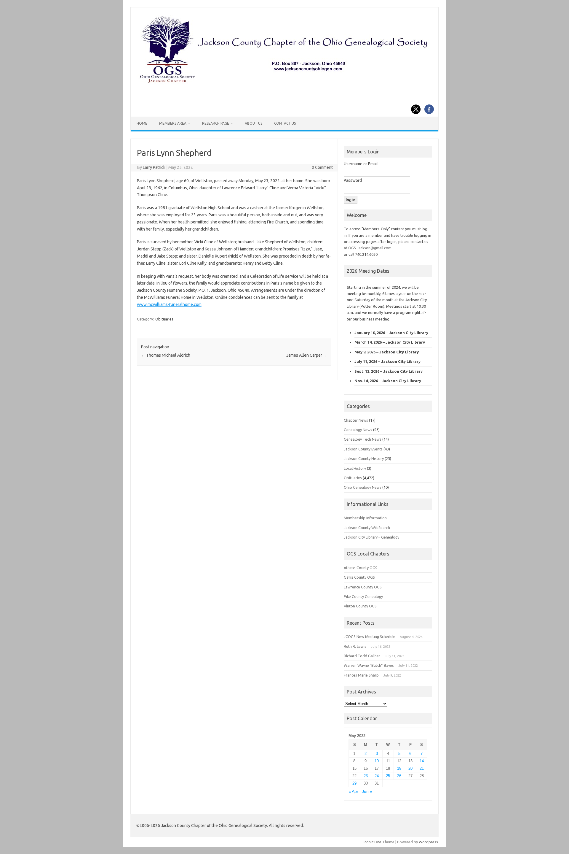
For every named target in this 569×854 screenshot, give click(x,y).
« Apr (353, 791)
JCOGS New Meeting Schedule (369, 636)
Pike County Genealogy (363, 596)
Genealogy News (358, 430)
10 (377, 761)
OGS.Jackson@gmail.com (369, 248)
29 (354, 783)
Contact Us (285, 123)
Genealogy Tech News (362, 439)
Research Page (215, 123)
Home (142, 123)
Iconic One (372, 842)
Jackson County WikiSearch (367, 528)
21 (422, 768)
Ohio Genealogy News (362, 487)
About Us (253, 123)
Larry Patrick (154, 167)
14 (422, 761)
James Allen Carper (306, 355)
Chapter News (356, 420)
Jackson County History (364, 458)
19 (399, 768)
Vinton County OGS (360, 606)
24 (377, 776)
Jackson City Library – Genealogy (371, 537)
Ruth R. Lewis (355, 646)
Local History (355, 468)
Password (353, 180)
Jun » (367, 791)
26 (399, 776)
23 (366, 776)
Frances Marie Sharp (361, 675)
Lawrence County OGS (363, 587)
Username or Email (361, 163)
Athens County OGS (360, 568)
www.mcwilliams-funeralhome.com (169, 304)
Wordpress (428, 842)
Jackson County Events (363, 449)
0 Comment (322, 167)
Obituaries (164, 319)
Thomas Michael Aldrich (165, 355)
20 (410, 768)
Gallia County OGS (359, 577)
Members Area (172, 123)
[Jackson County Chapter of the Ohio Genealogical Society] (284, 83)
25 (388, 776)
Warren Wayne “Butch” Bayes (369, 665)
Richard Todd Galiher (362, 656)
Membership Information (365, 518)
